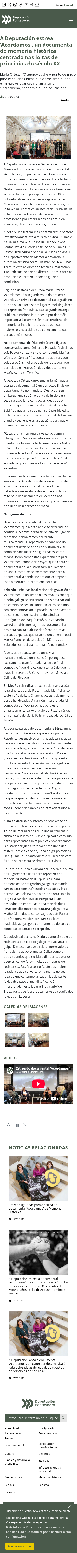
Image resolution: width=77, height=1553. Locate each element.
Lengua (9, 1485)
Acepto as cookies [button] (20, 1546)
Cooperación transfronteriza (47, 1445)
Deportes (44, 1453)
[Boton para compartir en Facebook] (17, 1125)
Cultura (9, 1453)
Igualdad (44, 1460)
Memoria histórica (49, 1477)
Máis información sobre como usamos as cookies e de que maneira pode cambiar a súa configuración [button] (38, 1532)
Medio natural (14, 1477)
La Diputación (47, 1428)
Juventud (10, 1492)
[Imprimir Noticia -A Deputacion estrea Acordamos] (8, 1125)
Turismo (43, 1485)
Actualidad (12, 1428)
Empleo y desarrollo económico (17, 1461)
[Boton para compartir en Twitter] (24, 1125)
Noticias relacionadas (38, 1147)
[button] (69, 1507)
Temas (9, 1438)
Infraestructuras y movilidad (49, 1469)
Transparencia (47, 1433)
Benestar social (14, 1445)
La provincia (13, 1433)
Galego (60, 4)
